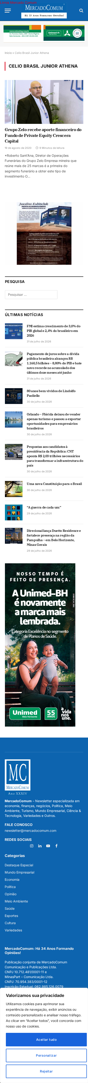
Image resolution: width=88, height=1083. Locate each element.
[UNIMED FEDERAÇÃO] (44, 34)
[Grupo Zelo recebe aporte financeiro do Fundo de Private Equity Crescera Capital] (44, 102)
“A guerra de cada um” (44, 507)
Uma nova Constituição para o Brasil (54, 484)
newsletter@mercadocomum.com (30, 830)
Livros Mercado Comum (18, 2)
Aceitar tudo (46, 1039)
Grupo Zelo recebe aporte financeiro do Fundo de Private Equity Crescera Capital (43, 135)
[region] (44, 1035)
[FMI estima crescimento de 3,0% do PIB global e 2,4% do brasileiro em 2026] (14, 331)
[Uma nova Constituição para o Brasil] (14, 489)
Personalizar (46, 1055)
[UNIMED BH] (40, 725)
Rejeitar (46, 1071)
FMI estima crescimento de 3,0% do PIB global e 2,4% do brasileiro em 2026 (53, 331)
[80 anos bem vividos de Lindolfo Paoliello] (14, 396)
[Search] (80, 10)
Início (8, 53)
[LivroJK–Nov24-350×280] (44, 263)
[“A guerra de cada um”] (14, 512)
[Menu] (8, 10)
